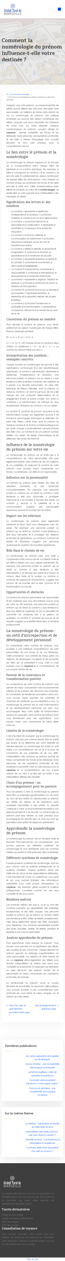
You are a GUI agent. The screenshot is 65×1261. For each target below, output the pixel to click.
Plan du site (32, 1259)
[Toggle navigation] (59, 9)
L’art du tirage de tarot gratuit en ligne (45, 1007)
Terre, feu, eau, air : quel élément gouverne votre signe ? (19, 1010)
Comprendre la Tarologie (19, 94)
